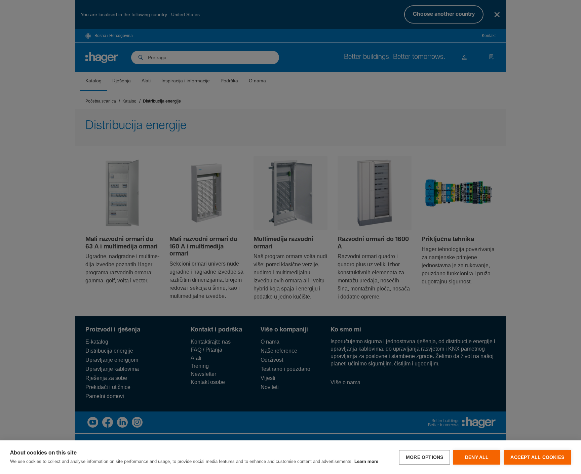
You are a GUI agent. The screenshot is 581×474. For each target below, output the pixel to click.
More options (424, 457)
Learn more (366, 462)
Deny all (477, 457)
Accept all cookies (537, 457)
